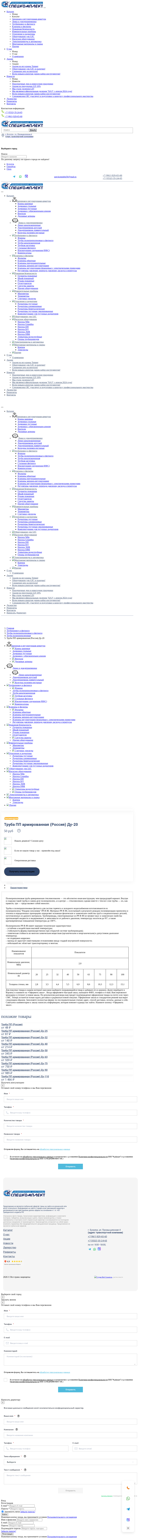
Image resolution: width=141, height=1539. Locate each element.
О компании (18, 56)
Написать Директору (16, 613)
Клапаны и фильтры (21, 26)
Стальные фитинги (27, 248)
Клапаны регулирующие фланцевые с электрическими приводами (49, 268)
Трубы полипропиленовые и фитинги (35, 240)
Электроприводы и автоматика (26, 41)
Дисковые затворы (26, 216)
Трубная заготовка (26, 245)
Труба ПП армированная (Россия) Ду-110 (25, 1076)
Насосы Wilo (23, 322)
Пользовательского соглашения (62, 1517)
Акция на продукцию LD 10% (26, 86)
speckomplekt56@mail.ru (65, 177)
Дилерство (12, 99)
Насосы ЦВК (24, 334)
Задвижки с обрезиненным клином (34, 211)
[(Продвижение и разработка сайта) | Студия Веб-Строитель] (103, 1277)
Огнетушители (25, 283)
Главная (10, 628)
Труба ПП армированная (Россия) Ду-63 (24, 1057)
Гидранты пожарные (27, 276)
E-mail (7, 1337)
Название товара (12, 1134)
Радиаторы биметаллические (31, 309)
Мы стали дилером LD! (23, 89)
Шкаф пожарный (26, 278)
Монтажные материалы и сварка (27, 44)
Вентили (22, 213)
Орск (9, 169)
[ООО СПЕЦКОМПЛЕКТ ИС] (22, 7)
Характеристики (18, 887)
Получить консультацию (22, 871)
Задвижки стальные (27, 206)
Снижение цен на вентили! (25, 71)
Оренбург (11, 166)
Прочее (15, 46)
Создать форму (106, 1496)
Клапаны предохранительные (32, 263)
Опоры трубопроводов (28, 339)
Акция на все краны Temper (25, 66)
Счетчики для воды (27, 298)
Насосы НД (23, 329)
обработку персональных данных (55, 1149)
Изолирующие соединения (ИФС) (34, 250)
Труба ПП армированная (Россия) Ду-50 (24, 1050)
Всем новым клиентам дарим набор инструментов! (36, 74)
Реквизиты (12, 101)
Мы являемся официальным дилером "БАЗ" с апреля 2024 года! (42, 91)
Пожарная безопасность (23, 29)
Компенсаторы (25, 253)
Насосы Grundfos (26, 324)
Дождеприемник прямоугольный (33, 230)
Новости (11, 76)
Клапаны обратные (27, 260)
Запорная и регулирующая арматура (29, 19)
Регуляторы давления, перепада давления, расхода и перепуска (47, 270)
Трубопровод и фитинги (23, 24)
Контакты (11, 104)
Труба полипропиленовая (19, 635)
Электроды (23, 350)
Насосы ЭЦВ (24, 332)
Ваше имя (9, 1416)
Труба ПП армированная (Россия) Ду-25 (24, 1031)
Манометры (23, 293)
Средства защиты (26, 286)
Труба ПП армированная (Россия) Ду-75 (24, 1063)
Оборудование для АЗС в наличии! (28, 69)
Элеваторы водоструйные (30, 337)
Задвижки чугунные (27, 208)
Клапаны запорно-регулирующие (33, 265)
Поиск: (4, 154)
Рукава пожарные (26, 281)
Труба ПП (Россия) (12, 1024)
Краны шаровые (25, 203)
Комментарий (10, 1351)
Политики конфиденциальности (93, 1156)
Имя (6, 1093)
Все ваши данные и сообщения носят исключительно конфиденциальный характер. (44, 1408)
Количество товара (13, 1120)
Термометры (23, 296)
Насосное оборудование (23, 39)
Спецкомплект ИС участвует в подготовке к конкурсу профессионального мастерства (52, 96)
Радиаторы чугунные (28, 304)
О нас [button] (9, 355)
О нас (9, 49)
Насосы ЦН (23, 327)
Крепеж (21, 347)
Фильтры (22, 258)
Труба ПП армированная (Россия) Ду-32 (24, 1037)
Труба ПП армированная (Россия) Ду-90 (24, 1070)
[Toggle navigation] (2, 191)
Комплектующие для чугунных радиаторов (38, 314)
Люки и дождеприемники (24, 21)
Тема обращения (12, 1456)
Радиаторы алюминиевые (30, 306)
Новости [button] (11, 372)
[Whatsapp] (128, 1498)
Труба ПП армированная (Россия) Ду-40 (24, 1044)
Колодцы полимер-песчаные (31, 233)
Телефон (8, 1107)
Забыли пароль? (27, 1511)
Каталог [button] (10, 196)
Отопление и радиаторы (23, 34)
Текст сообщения (12, 1470)
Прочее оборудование (28, 288)
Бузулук (10, 164)
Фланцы (21, 238)
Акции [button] (10, 360)
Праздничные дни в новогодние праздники (32, 84)
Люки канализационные (29, 225)
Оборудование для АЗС (23, 36)
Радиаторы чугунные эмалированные (35, 311)
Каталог (10, 11)
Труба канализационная (29, 243)
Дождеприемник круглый (30, 228)
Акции (10, 59)
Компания (8, 1429)
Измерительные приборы (24, 31)
